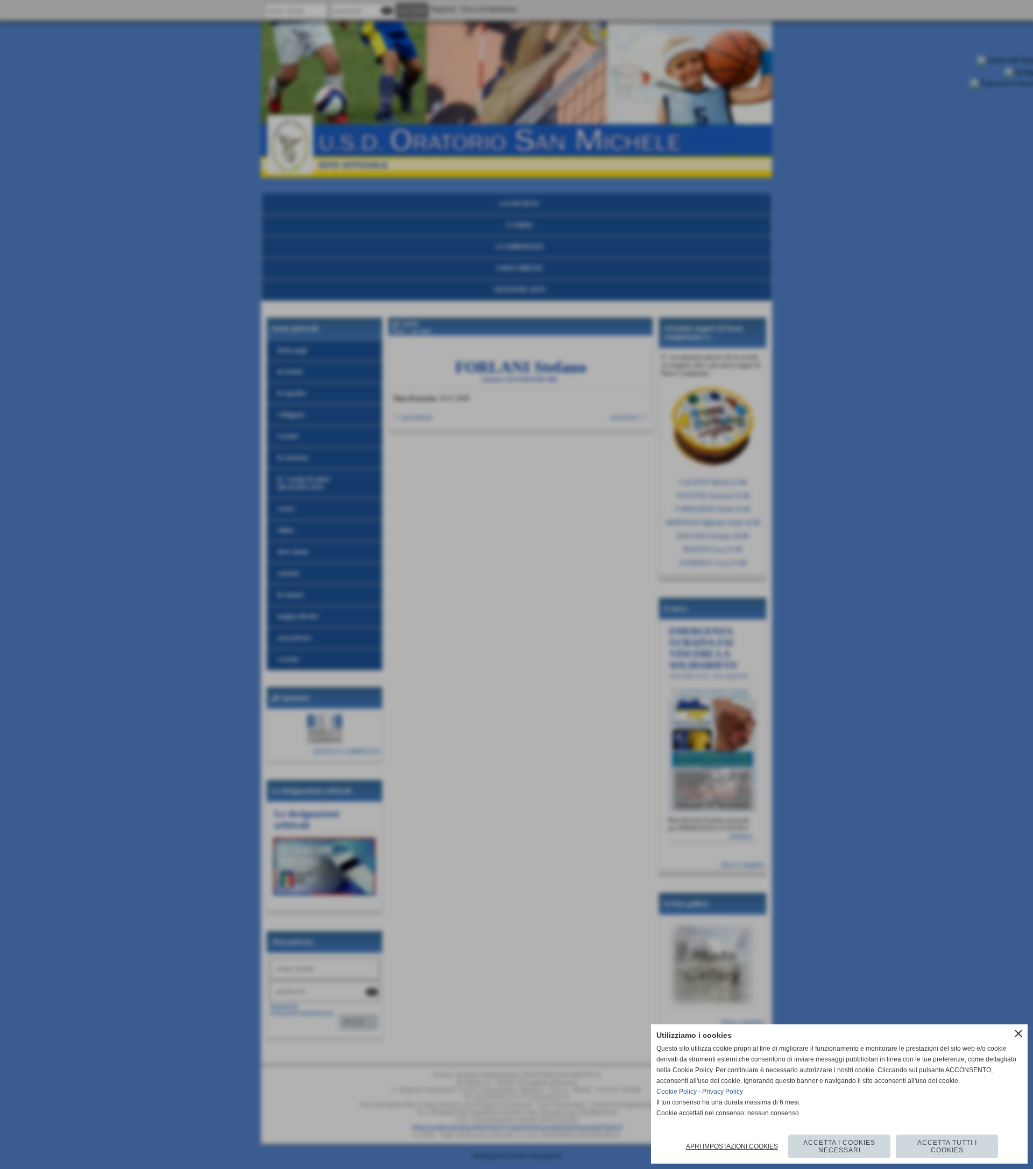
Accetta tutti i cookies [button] (947, 1146)
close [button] (1018, 1033)
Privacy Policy (722, 1091)
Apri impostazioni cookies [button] (732, 1146)
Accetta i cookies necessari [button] (839, 1146)
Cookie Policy (676, 1091)
